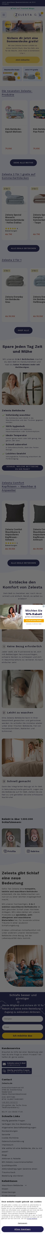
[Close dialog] (43, 606)
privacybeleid (32, 1218)
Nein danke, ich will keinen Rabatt (33, 623)
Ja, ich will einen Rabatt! (34, 620)
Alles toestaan (22, 1229)
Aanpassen (22, 1223)
